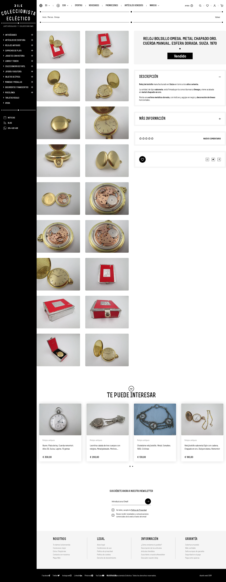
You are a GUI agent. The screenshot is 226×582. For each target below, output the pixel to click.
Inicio (44, 17)
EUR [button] (62, 5)
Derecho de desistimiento (106, 558)
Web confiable (190, 548)
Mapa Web (56, 558)
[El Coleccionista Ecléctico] (18, 16)
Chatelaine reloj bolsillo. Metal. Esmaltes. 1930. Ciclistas (154, 447)
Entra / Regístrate (59, 551)
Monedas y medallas (13, 82)
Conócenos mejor (59, 548)
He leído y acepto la (131, 510)
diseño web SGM (206, 575)
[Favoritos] (207, 5)
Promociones (112, 5)
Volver (217, 17)
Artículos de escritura (15, 40)
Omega (57, 17)
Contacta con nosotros (61, 554)
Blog (10, 122)
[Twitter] (219, 159)
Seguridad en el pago (193, 554)
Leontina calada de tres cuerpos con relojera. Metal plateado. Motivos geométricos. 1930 (105, 447)
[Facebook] (213, 159)
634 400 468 (13, 128)
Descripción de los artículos (151, 548)
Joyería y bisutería (13, 71)
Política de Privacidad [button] (139, 510)
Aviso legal (101, 544)
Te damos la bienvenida (61, 544)
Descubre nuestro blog (149, 558)
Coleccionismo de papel (15, 66)
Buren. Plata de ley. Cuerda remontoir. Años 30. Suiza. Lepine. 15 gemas (58, 447)
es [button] (46, 5)
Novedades (94, 5)
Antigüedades (11, 34)
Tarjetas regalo (12, 97)
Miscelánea (10, 92)
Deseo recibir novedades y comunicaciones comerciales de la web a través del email (132, 515)
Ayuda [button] (7, 103)
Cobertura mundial (192, 544)
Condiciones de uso (104, 548)
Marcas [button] (153, 5)
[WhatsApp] (207, 159)
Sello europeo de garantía (194, 551)
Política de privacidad (105, 551)
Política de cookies (104, 554)
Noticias (11, 117)
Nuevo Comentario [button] (212, 138)
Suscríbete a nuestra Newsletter (153, 554)
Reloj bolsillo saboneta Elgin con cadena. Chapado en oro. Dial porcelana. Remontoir (202, 447)
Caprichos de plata (13, 50)
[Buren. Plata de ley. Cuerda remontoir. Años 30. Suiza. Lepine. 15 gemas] (60, 419)
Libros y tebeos (12, 61)
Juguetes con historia (14, 55)
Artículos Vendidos (134, 5)
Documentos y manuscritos (16, 87)
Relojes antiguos (12, 45)
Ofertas (78, 5)
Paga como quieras (192, 558)
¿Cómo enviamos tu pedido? (151, 544)
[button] (191, 5)
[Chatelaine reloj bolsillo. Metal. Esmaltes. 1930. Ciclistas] (155, 419)
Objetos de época (12, 76)
